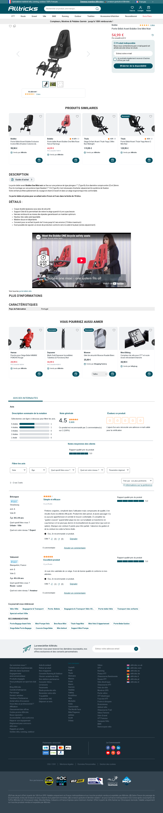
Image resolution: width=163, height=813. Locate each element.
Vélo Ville (14, 609)
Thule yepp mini (77, 624)
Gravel (34, 16)
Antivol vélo (102, 707)
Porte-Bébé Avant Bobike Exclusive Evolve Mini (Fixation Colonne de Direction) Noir (25, 143)
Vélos (100, 665)
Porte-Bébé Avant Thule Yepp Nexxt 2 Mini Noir (136, 143)
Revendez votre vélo (47, 693)
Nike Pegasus (74, 712)
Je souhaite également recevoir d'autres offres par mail (133, 59)
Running (65, 16)
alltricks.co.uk (136, 665)
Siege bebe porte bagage (20, 628)
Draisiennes (103, 704)
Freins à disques (105, 702)
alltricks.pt (134, 679)
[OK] (136, 649)
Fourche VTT (103, 699)
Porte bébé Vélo (105, 609)
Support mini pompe (80, 628)
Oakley (71, 693)
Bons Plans (147, 16)
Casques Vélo (103, 721)
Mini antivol (62, 628)
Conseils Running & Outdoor (51, 674)
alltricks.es (135, 671)
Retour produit (45, 668)
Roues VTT (102, 679)
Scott (70, 718)
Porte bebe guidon (122, 624)
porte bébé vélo (25, 291)
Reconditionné (131, 16)
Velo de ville (103, 688)
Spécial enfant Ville (19, 613)
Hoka (70, 704)
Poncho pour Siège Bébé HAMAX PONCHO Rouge (24, 356)
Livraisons (43, 685)
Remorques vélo (104, 727)
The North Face (74, 709)
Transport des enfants (127, 609)
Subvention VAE (45, 699)
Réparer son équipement (20, 721)
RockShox (72, 695)
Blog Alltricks (15, 687)
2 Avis (38, 94)
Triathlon (90, 16)
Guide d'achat (22, 179)
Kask (70, 670)
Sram (70, 681)
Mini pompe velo (42, 624)
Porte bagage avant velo (20, 624)
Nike (70, 698)
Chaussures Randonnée (108, 676)
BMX (54, 16)
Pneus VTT (102, 674)
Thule (70, 673)
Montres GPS (103, 690)
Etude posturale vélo (47, 690)
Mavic (70, 684)
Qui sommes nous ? (18, 665)
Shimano (72, 676)
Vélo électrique (104, 682)
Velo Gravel (102, 716)
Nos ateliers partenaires (49, 679)
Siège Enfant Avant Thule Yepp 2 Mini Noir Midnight (99, 143)
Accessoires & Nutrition (109, 16)
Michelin (71, 701)
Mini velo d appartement (98, 624)
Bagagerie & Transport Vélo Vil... (79, 609)
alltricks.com (135, 668)
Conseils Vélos (45, 682)
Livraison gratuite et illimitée (105, 2)
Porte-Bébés (54, 609)
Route (23, 16)
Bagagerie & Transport (33, 609)
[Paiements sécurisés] (57, 750)
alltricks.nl (134, 682)
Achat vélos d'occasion (19, 701)
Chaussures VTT (104, 685)
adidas (71, 715)
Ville (44, 16)
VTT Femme (102, 718)
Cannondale (73, 707)
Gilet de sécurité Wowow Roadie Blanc (99, 355)
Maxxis (71, 679)
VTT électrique (104, 696)
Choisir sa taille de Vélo (49, 676)
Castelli (71, 667)
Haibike (71, 690)
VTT (13, 16)
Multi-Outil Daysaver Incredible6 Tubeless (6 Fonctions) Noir (60, 356)
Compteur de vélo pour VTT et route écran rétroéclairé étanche (135, 356)
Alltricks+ (14, 726)
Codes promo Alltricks (19, 712)
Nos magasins (45, 671)
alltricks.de (135, 674)
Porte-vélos (102, 693)
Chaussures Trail (105, 710)
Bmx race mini (60, 624)
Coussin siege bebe (44, 628)
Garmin (71, 687)
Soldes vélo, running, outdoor (22, 732)
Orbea (70, 721)
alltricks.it (134, 676)
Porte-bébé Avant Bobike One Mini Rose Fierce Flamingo (63, 143)
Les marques (73, 663)
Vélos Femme (103, 713)
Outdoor (78, 16)
